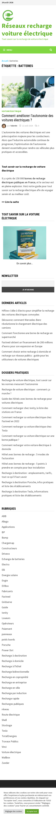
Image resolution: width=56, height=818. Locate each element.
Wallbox (6, 757)
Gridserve (7, 602)
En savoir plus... (25, 263)
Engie (5, 580)
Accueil (5, 60)
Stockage (7, 725)
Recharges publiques (13, 704)
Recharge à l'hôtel (11, 666)
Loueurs (6, 618)
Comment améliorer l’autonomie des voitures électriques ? (27, 118)
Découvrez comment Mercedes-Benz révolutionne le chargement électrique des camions (24, 323)
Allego (5, 521)
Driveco (6, 553)
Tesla (4, 730)
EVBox (5, 586)
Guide (5, 607)
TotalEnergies (9, 736)
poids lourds (8, 639)
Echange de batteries (13, 559)
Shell (4, 720)
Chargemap (8, 543)
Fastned (6, 596)
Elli (3, 569)
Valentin (13, 125)
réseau (5, 709)
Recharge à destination (14, 655)
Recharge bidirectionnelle (15, 671)
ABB (4, 516)
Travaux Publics (10, 741)
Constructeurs (9, 548)
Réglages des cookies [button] (13, 811)
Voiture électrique (11, 111)
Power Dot (7, 650)
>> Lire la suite (10, 202)
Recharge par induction (14, 693)
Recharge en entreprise (14, 682)
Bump (5, 537)
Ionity (5, 612)
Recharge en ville (11, 687)
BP (3, 532)
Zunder (5, 763)
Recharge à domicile (13, 661)
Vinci (4, 746)
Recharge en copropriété (15, 677)
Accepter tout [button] (32, 811)
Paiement (7, 628)
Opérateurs (8, 623)
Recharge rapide (10, 698)
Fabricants (7, 591)
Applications (8, 527)
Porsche (6, 645)
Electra (5, 564)
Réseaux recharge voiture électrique (27, 29)
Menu (9, 49)
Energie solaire (10, 575)
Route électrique (11, 714)
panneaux (7, 634)
